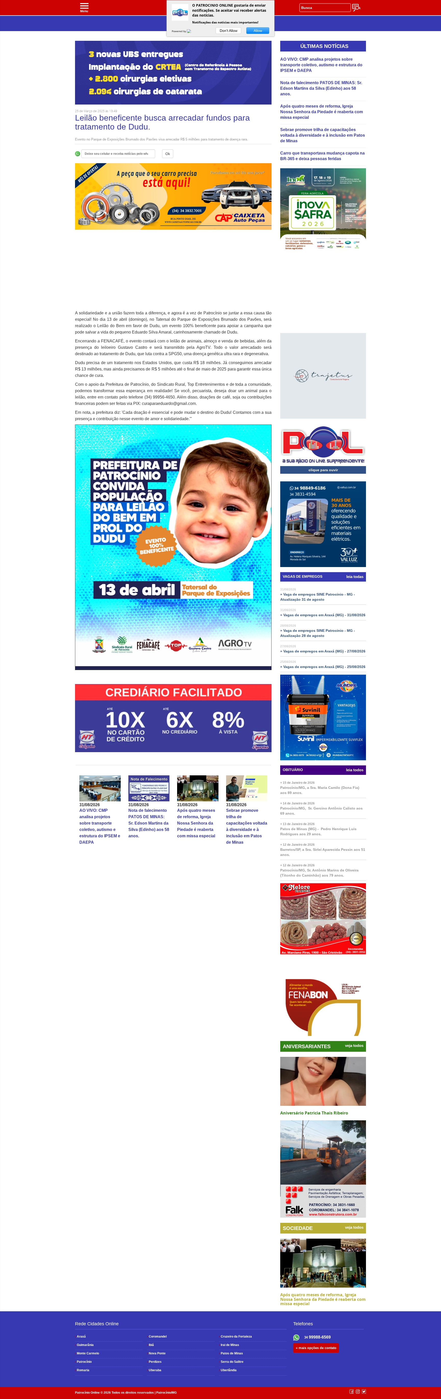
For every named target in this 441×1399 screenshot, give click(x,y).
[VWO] (192, 31)
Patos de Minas (231, 1353)
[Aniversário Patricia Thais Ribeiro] (323, 1081)
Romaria (82, 1370)
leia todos (354, 770)
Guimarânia (84, 1345)
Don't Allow (228, 31)
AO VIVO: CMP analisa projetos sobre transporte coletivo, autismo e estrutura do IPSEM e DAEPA (321, 65)
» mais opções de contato (316, 1348)
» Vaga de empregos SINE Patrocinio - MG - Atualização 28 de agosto (317, 633)
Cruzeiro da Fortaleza (235, 1336)
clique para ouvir (323, 470)
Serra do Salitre (231, 1362)
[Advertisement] (173, 274)
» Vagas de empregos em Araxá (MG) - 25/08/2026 (322, 667)
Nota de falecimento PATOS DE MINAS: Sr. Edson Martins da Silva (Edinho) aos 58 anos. (148, 823)
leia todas (354, 577)
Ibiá (150, 1345)
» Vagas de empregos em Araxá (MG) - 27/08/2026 (322, 651)
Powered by (179, 31)
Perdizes (154, 1362)
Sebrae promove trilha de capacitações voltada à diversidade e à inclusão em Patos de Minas (322, 135)
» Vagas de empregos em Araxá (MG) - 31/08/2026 (322, 615)
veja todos (354, 1046)
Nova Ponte (156, 1353)
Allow (258, 31)
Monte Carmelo (87, 1353)
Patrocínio (83, 1362)
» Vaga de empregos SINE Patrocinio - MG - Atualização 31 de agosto (317, 596)
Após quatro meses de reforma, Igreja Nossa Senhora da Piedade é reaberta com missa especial (196, 823)
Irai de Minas (229, 1345)
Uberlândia (228, 1370)
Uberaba (154, 1370)
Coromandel (157, 1336)
